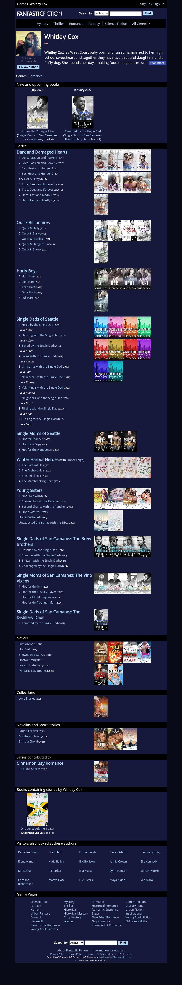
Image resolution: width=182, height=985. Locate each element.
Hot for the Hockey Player (39, 592)
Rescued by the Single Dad (39, 550)
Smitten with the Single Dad (40, 561)
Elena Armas (26, 861)
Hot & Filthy (32, 179)
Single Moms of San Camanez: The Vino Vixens (38, 137)
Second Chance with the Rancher (44, 507)
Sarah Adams (119, 852)
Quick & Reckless (33, 239)
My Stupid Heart (30, 736)
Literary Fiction (135, 906)
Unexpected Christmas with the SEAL (43, 523)
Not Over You (31, 496)
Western (69, 921)
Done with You (31, 512)
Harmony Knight (151, 852)
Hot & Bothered (29, 517)
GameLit (36, 917)
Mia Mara (146, 880)
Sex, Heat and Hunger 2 (37, 174)
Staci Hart (55, 852)
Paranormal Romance (45, 925)
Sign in (145, 4)
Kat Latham (25, 871)
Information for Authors (109, 950)
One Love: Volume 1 (34, 829)
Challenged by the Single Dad (41, 566)
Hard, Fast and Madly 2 (37, 200)
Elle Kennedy (148, 861)
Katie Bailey (56, 861)
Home (21, 4)
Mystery (42, 23)
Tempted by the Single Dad (83, 131)
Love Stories (27, 698)
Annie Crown (118, 861)
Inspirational (133, 913)
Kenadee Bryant (28, 852)
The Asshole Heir (33, 470)
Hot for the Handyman (37, 450)
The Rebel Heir (31, 476)
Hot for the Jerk (32, 586)
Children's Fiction (137, 921)
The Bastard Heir (33, 465)
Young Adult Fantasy (44, 929)
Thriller (58, 23)
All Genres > (142, 23)
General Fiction (135, 902)
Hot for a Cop (31, 444)
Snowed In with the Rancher (40, 501)
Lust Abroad (27, 644)
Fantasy (94, 23)
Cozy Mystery (72, 917)
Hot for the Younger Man (37, 131)
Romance (76, 23)
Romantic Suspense (105, 910)
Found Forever (28, 731)
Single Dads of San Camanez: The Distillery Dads (83, 137)
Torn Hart (28, 287)
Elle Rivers (86, 880)
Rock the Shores (30, 769)
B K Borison (87, 861)
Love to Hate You (30, 665)
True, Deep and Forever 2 (39, 190)
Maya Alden (117, 880)
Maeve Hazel (57, 880)
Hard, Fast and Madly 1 (37, 195)
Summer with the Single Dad (41, 555)
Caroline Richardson (25, 882)
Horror (35, 910)
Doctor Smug (28, 660)
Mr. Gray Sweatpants (33, 671)
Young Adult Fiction (138, 917)
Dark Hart (28, 292)
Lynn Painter (118, 871)
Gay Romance (101, 921)
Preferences (125, 954)
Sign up (159, 4)
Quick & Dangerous (35, 244)
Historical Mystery (76, 913)
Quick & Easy (30, 233)
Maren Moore (149, 871)
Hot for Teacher (32, 439)
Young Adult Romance (107, 925)
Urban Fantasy (40, 913)
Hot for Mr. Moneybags (37, 597)
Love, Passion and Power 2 (39, 163)
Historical (70, 910)
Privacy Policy (57, 954)
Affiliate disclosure (106, 954)
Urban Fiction (134, 910)
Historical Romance (105, 906)
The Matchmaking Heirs (37, 481)
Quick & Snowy (32, 249)
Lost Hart (28, 282)
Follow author (28, 67)
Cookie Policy (75, 954)
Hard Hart (28, 276)
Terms (89, 954)
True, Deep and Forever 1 (39, 184)
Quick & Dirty (30, 228)
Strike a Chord (28, 741)
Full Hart (27, 298)
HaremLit (37, 921)
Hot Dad (24, 649)
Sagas (96, 913)
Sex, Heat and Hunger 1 (37, 168)
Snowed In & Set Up (32, 655)
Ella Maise (85, 871)
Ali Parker (55, 871)
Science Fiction (116, 23)
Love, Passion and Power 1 (39, 158)
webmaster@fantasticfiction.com (117, 957)
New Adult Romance (105, 917)
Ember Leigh (75, 460)
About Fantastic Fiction (72, 950)
